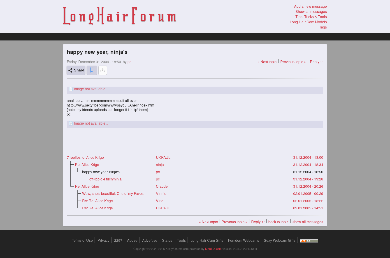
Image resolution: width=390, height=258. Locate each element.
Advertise (149, 240)
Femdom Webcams (243, 240)
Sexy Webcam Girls (279, 240)
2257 (118, 240)
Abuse (132, 240)
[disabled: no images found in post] (103, 70)
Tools (181, 240)
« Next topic (267, 61)
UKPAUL (163, 157)
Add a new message (310, 6)
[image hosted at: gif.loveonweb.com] (195, 123)
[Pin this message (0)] (92, 70)
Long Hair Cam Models (308, 21)
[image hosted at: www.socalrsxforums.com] (195, 88)
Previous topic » (293, 61)
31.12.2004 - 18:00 (308, 157)
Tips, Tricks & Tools (311, 16)
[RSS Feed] (309, 240)
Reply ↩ (316, 61)
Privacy (103, 240)
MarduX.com (213, 248)
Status (167, 240)
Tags (323, 27)
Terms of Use (82, 240)
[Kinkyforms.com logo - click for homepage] (119, 16)
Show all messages (311, 11)
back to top (278, 221)
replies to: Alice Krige (85, 157)
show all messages (307, 221)
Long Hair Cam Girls (206, 240)
